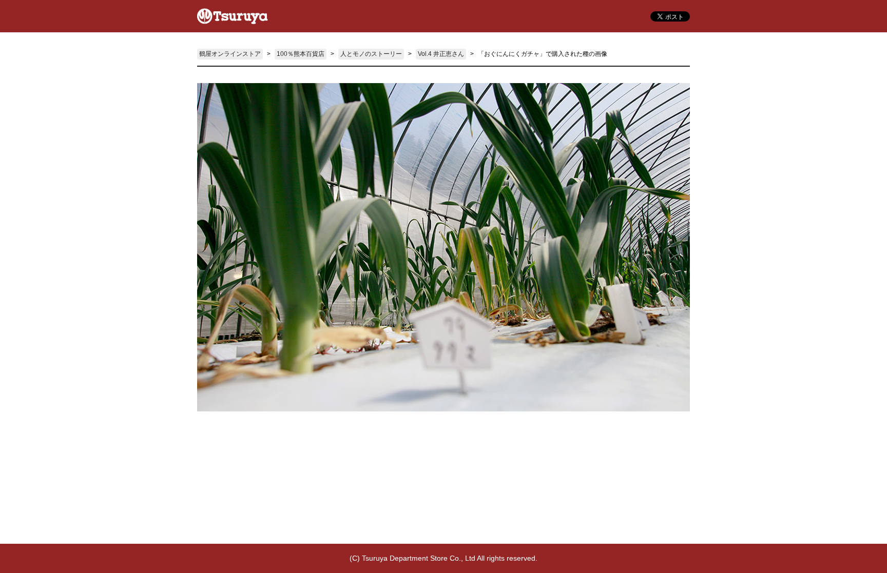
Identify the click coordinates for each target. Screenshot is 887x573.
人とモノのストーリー (371, 53)
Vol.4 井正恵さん (441, 53)
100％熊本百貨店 (300, 53)
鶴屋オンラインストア (230, 53)
